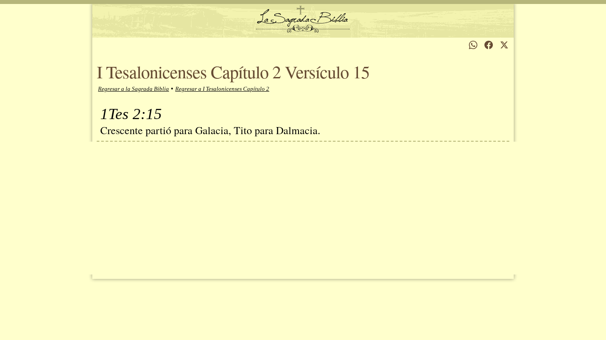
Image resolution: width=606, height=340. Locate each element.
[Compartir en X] (504, 45)
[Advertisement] (303, 208)
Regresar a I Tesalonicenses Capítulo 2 (222, 88)
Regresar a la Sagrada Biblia (133, 88)
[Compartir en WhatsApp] (473, 45)
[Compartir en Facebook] (488, 45)
